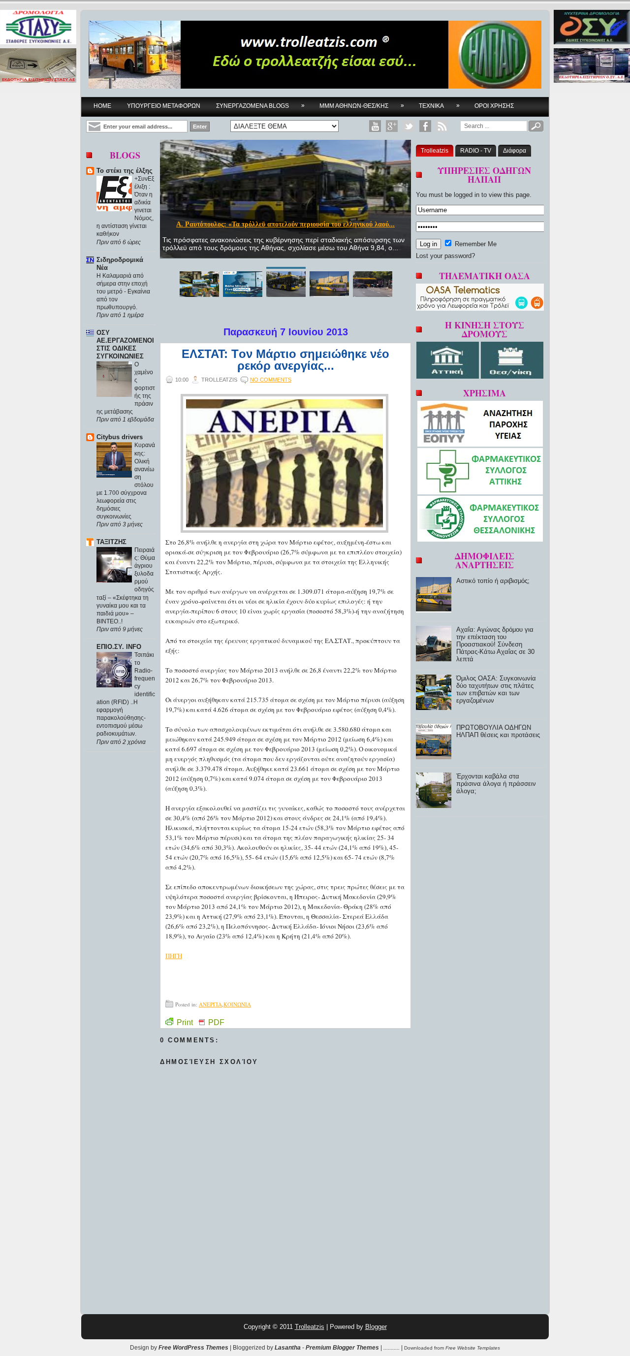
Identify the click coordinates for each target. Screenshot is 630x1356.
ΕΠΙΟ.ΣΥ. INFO (118, 646)
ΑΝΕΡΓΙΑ (210, 1004)
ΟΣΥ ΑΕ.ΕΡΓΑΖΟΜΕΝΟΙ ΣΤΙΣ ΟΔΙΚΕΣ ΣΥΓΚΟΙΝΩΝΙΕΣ (125, 344)
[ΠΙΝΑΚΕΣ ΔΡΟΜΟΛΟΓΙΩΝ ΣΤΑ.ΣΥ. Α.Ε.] (38, 28)
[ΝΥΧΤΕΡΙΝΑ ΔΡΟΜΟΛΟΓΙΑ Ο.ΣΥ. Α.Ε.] (592, 28)
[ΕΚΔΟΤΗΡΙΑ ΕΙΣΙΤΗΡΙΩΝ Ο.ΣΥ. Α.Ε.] (592, 66)
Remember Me (475, 244)
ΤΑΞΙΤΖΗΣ (111, 542)
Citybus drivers (119, 437)
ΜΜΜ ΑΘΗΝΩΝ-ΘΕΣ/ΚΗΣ (361, 105)
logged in (466, 194)
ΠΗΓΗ (173, 955)
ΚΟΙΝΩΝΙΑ (237, 1004)
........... (391, 1347)
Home (102, 105)
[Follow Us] (408, 126)
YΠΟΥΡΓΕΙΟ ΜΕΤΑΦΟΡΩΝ (163, 105)
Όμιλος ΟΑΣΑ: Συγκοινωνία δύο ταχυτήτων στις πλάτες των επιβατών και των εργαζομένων (496, 689)
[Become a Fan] (425, 126)
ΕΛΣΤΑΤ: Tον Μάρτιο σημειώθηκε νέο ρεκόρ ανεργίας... (285, 360)
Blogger (376, 1326)
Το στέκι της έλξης (124, 170)
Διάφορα (514, 150)
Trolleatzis (434, 150)
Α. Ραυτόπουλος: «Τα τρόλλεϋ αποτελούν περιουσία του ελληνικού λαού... (285, 224)
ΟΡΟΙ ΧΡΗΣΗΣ (494, 105)
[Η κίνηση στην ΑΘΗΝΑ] (448, 376)
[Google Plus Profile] (392, 126)
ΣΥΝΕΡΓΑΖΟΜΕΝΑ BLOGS (260, 105)
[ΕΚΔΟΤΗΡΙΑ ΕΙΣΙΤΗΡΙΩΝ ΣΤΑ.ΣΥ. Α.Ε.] (38, 66)
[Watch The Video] (375, 126)
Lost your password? (445, 255)
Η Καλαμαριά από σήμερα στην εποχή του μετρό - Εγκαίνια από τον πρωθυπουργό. (123, 291)
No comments (270, 380)
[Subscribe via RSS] (442, 126)
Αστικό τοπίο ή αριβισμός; (493, 580)
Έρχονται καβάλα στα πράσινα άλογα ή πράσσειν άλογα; (496, 784)
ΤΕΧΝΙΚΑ (439, 105)
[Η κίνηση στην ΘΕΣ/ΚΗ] (512, 376)
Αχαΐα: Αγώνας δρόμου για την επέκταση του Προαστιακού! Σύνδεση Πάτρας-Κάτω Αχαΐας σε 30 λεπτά (495, 644)
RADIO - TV (475, 150)
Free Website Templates (472, 1348)
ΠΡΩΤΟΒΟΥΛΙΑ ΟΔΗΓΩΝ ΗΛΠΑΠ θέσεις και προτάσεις (498, 731)
